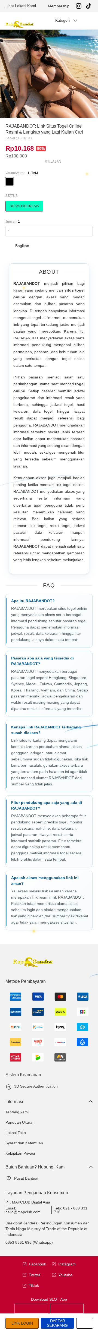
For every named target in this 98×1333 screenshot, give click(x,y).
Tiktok (34, 1285)
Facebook (37, 1264)
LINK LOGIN (22, 1323)
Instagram (67, 1264)
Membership (58, 6)
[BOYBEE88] (31, 1308)
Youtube (65, 1275)
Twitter (34, 1275)
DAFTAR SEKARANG (57, 1323)
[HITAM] (9, 182)
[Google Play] (67, 1308)
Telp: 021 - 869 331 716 (70, 1210)
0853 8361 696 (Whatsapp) (29, 1242)
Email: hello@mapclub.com (23, 1210)
